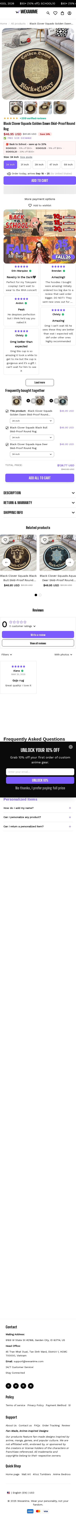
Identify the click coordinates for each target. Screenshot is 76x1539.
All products (18, 23)
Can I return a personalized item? (24, 826)
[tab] (36, 595)
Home (3, 23)
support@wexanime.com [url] (28, 1361)
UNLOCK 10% (40, 780)
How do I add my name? (19, 808)
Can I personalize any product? (22, 817)
